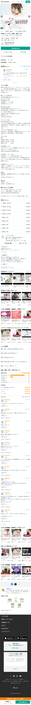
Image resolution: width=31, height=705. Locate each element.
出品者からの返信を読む (6, 418)
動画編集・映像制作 (9, 31)
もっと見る (5, 77)
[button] (15, 349)
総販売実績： (9, 44)
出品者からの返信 (6, 79)
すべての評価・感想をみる (25, 66)
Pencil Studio (9, 235)
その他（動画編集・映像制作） (21, 31)
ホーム (2, 31)
